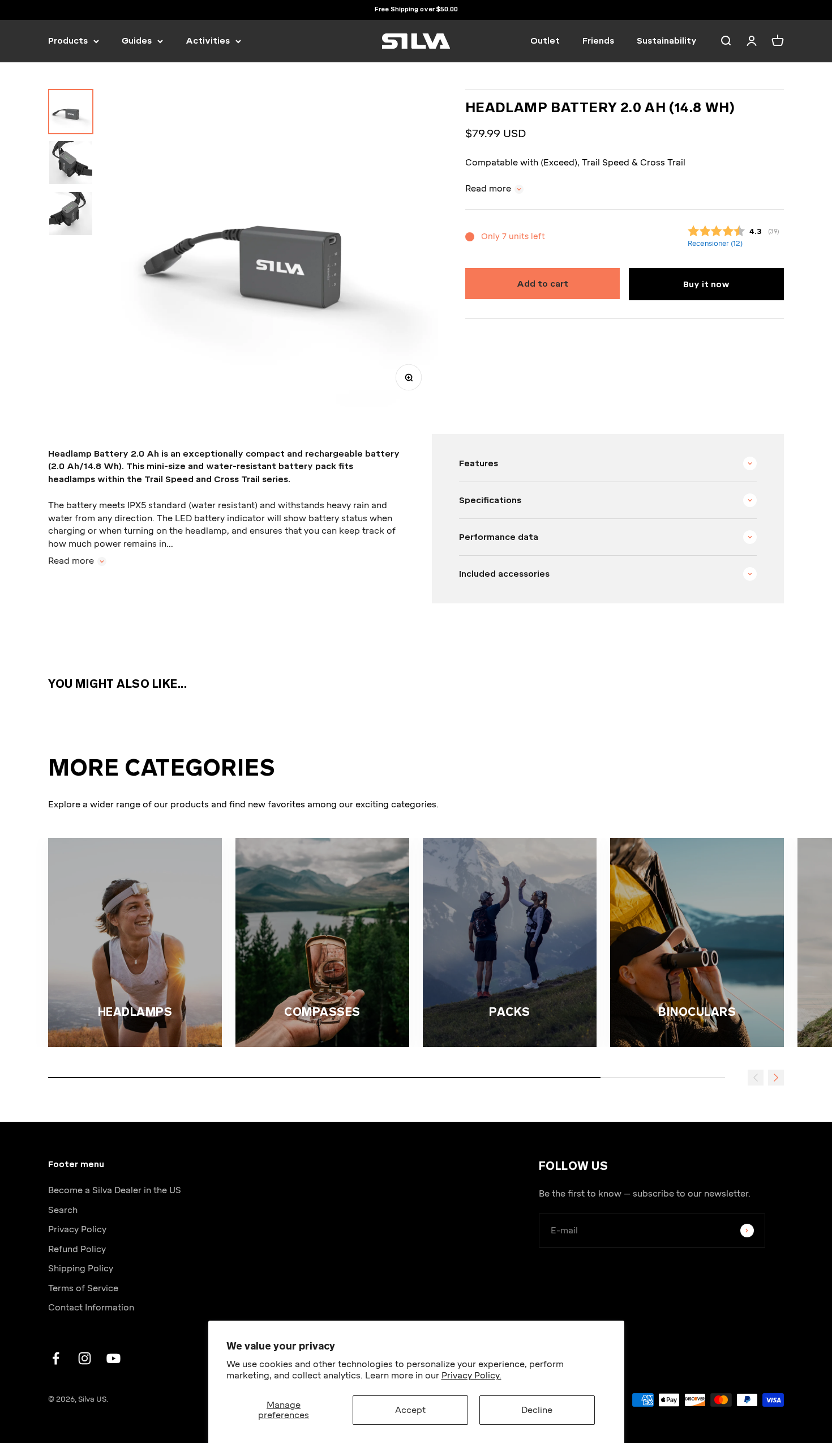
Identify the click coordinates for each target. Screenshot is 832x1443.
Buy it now (706, 284)
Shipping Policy (80, 1268)
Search (63, 1210)
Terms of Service (83, 1288)
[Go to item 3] (70, 213)
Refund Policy (77, 1249)
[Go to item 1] (70, 111)
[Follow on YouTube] (113, 1358)
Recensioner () (714, 244)
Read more (488, 189)
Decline (536, 1410)
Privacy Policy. (471, 1375)
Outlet (545, 41)
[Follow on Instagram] (84, 1358)
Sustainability (667, 41)
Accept (410, 1410)
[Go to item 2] (70, 162)
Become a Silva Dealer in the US (114, 1190)
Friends (598, 41)
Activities (208, 41)
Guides (137, 41)
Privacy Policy (77, 1229)
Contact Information (91, 1307)
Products (68, 41)
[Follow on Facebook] (55, 1358)
